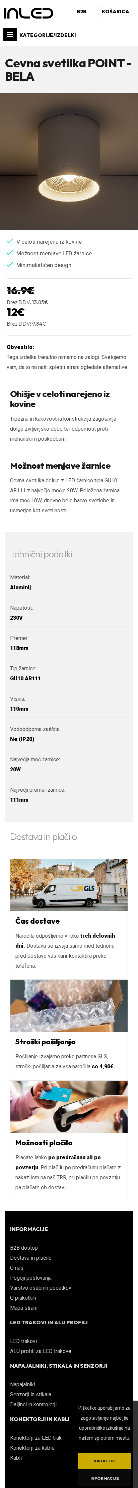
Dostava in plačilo (31, 1258)
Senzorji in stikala (30, 1394)
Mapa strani (24, 1308)
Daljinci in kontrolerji (33, 1404)
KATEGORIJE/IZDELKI (47, 35)
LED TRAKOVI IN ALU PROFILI (49, 1322)
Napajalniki (22, 1384)
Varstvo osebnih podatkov (40, 1288)
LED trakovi (23, 1341)
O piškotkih (23, 1298)
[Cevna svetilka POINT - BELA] (69, 161)
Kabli (16, 1458)
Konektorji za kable (32, 1448)
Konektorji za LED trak (36, 1438)
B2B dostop (24, 1248)
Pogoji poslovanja (31, 1278)
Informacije (104, 1478)
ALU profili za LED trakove (40, 1351)
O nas (16, 1268)
